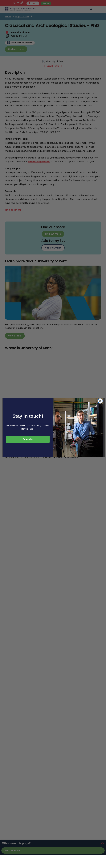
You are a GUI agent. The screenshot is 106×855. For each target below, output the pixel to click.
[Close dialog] (100, 401)
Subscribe (28, 439)
